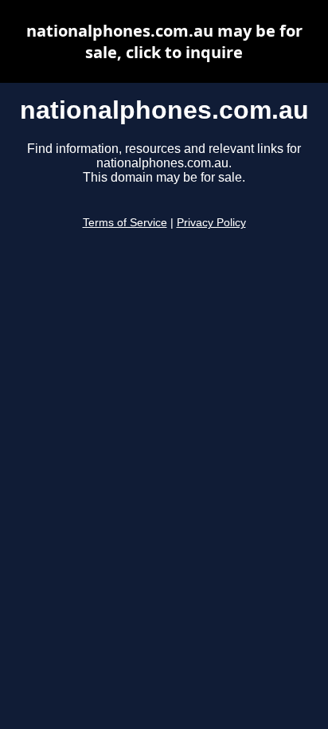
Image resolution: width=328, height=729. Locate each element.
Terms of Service (125, 223)
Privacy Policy (211, 223)
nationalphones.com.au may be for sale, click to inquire (164, 41)
